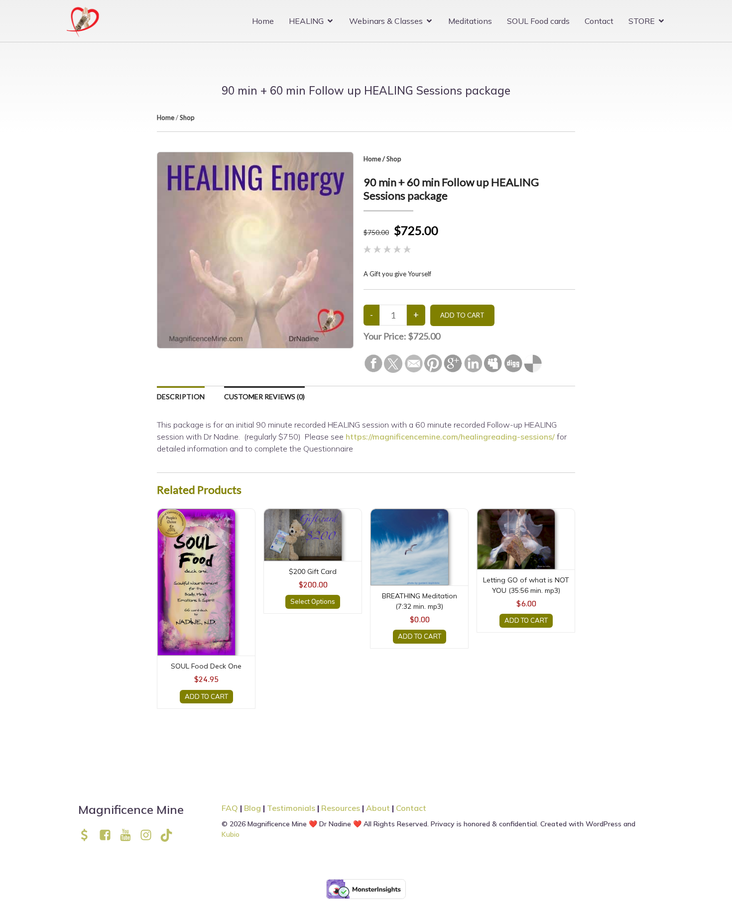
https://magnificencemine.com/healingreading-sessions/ (450, 437)
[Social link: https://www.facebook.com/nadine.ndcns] (109, 835)
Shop (187, 117)
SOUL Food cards (538, 21)
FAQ (230, 808)
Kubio (231, 834)
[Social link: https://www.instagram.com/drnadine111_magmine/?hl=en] (149, 835)
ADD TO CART (206, 696)
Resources (340, 808)
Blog (252, 808)
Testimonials (291, 808)
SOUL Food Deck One (206, 666)
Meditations (470, 21)
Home (263, 21)
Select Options (312, 601)
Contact (599, 21)
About (379, 808)
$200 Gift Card (313, 571)
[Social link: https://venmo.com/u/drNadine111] (88, 835)
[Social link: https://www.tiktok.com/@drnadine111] (170, 835)
